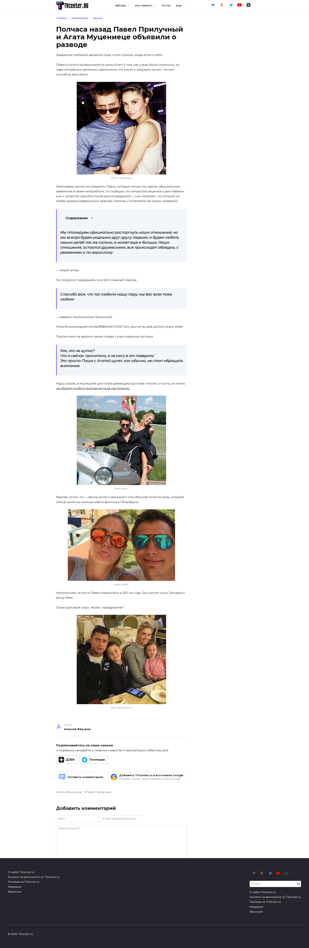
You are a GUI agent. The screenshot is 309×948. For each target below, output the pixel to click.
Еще (179, 5)
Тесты (166, 5)
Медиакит (15, 886)
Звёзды (120, 5)
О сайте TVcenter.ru (21, 872)
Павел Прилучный (98, 792)
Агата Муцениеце (70, 792)
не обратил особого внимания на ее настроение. (93, 388)
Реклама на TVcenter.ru (23, 881)
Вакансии (14, 891)
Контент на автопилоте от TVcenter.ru (33, 877)
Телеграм (97, 759)
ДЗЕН (70, 759)
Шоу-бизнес (143, 5)
